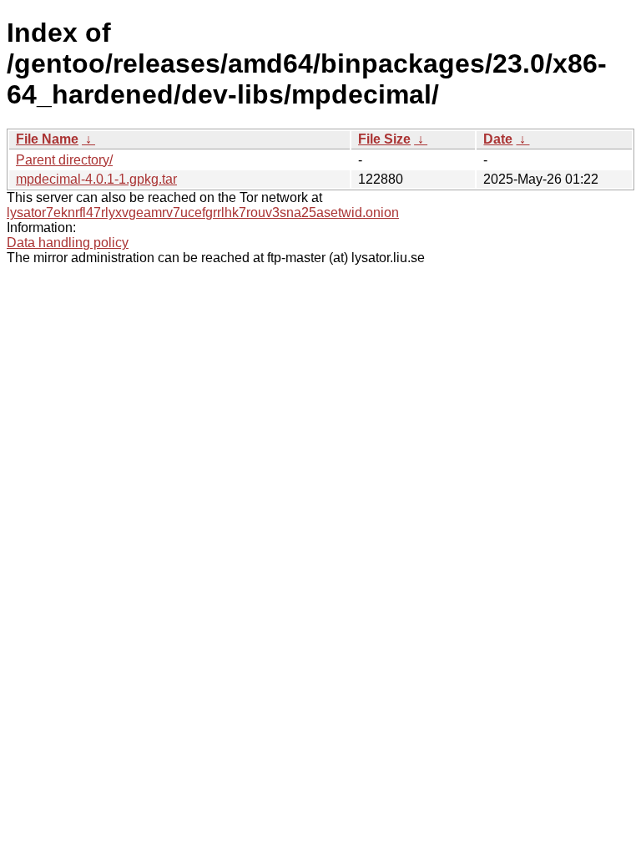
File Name (47, 139)
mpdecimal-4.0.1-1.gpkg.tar (96, 179)
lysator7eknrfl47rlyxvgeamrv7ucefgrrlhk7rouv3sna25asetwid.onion (203, 212)
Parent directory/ (64, 160)
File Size (384, 139)
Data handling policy (68, 242)
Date (497, 139)
